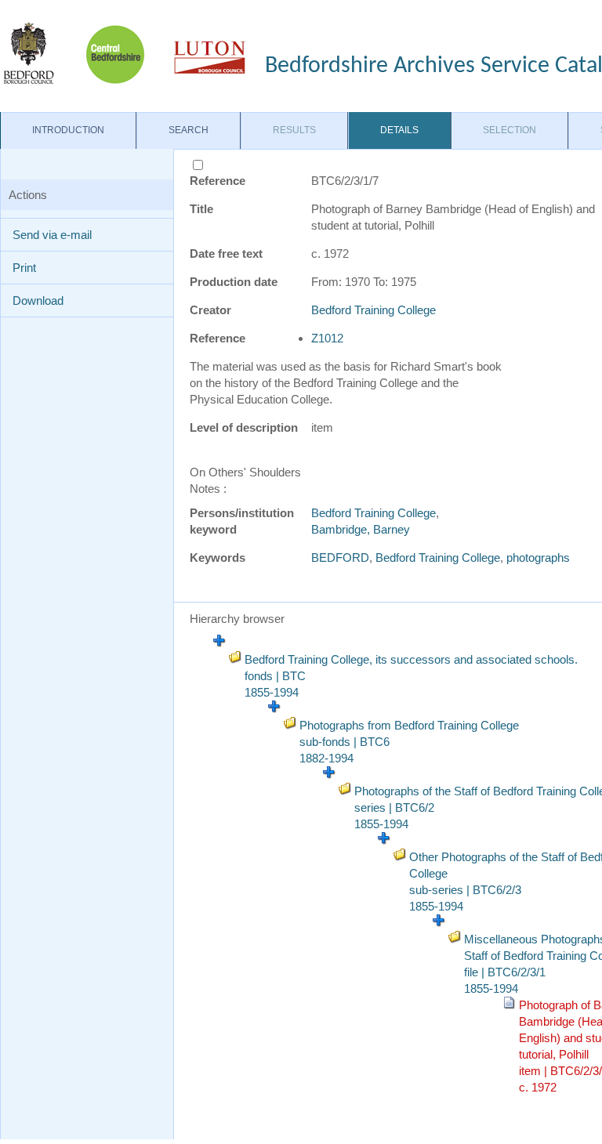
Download (38, 300)
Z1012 (327, 338)
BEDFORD (340, 557)
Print (24, 267)
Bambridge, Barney (360, 529)
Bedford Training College (373, 310)
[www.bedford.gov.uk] (124, 52)
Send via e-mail (52, 234)
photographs (538, 557)
